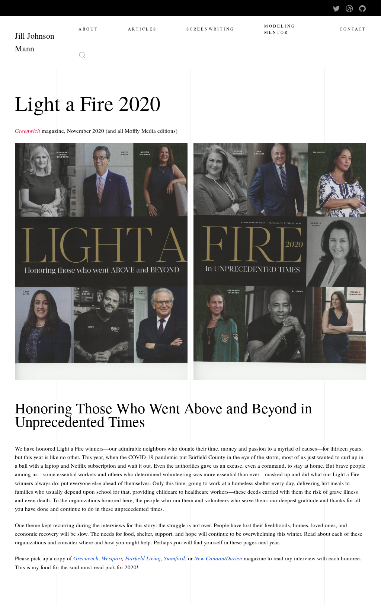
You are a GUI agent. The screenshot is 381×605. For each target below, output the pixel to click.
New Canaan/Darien (218, 558)
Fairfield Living (143, 558)
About (88, 29)
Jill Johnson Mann (34, 42)
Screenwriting (210, 29)
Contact (353, 29)
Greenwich (86, 558)
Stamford (174, 558)
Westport (112, 558)
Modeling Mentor (279, 29)
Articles (142, 29)
